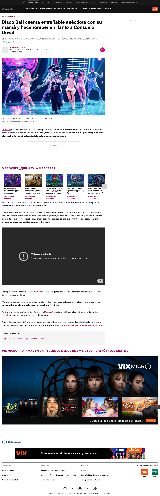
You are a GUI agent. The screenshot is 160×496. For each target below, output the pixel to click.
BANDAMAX (103, 2)
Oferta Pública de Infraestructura (94, 475)
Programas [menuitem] (72, 9)
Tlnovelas (113, 2)
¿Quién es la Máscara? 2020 (37, 339)
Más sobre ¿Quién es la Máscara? (28, 168)
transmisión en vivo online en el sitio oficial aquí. (82, 325)
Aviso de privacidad (10, 480)
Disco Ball (6, 129)
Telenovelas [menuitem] (59, 9)
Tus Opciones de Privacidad (92, 480)
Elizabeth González (18, 48)
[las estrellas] (7, 9)
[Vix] (155, 9)
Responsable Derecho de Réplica (55, 470)
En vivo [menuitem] (108, 9)
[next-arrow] (104, 186)
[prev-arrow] (0, 407)
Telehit (93, 2)
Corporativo (7, 466)
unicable (69, 2)
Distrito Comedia (81, 2)
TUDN (48, 2)
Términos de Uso (48, 480)
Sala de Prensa (8, 470)
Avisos (83, 470)
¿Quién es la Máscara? (11, 17)
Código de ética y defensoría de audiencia (58, 475)
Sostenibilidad (87, 466)
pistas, (31, 202)
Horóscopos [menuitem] (95, 9)
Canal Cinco (58, 2)
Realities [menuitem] (83, 9)
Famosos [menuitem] (30, 9)
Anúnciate (45, 466)
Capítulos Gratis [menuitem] (44, 9)
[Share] (102, 49)
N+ (42, 2)
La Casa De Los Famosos (129, 2)
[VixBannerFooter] (80, 453)
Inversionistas (7, 475)
